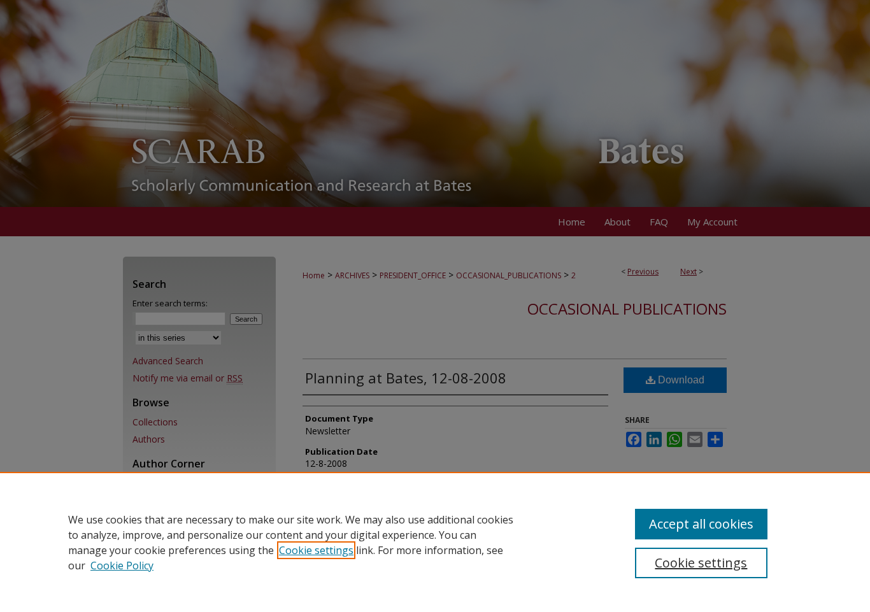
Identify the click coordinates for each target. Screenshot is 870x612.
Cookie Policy (121, 566)
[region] (435, 542)
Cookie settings (316, 550)
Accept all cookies (701, 523)
